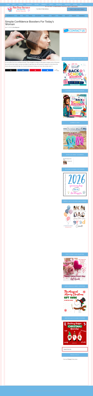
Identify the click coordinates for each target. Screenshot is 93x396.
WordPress (60, 390)
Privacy (69, 359)
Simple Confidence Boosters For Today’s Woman (29, 23)
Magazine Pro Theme (41, 390)
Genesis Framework (52, 390)
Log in (65, 390)
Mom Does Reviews (19, 8)
